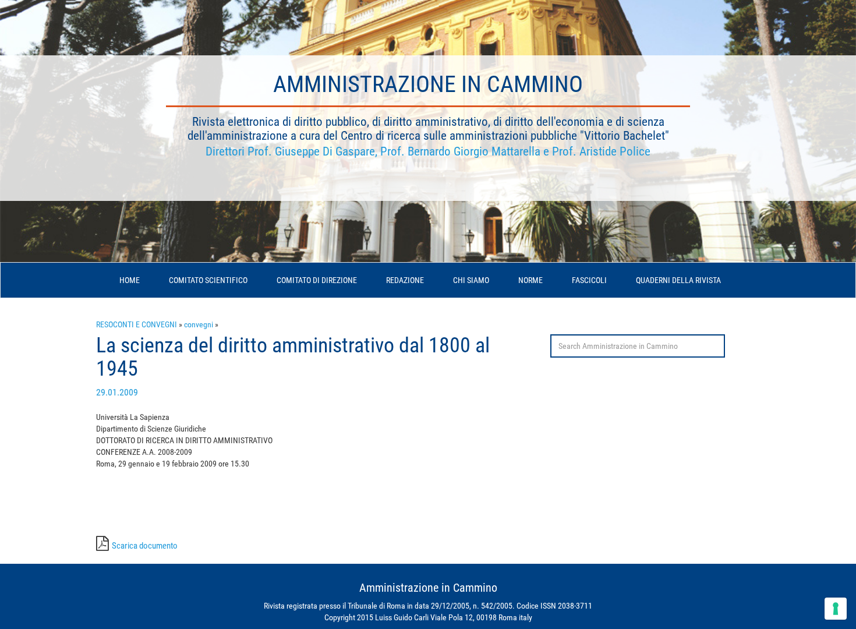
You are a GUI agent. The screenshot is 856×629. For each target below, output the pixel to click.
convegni (198, 324)
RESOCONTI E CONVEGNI (136, 324)
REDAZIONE (405, 280)
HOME (129, 280)
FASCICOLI (589, 280)
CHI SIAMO (471, 280)
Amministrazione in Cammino (428, 84)
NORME (530, 280)
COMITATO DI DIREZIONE (317, 280)
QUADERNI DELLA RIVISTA (678, 280)
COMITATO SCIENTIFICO (208, 280)
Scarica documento (145, 545)
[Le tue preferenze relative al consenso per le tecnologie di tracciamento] (836, 609)
